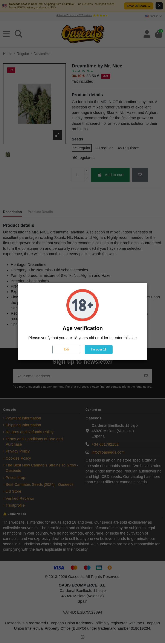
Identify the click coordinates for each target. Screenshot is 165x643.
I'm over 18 (99, 349)
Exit (66, 349)
